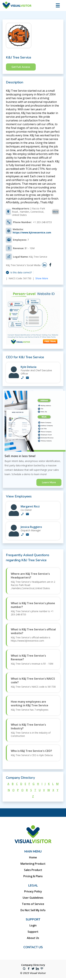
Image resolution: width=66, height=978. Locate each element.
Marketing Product (33, 864)
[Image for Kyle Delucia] (14, 377)
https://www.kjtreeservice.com (32, 232)
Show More (41, 278)
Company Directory (33, 964)
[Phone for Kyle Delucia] (22, 378)
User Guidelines (33, 898)
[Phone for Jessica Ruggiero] (22, 535)
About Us (33, 938)
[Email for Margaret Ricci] (27, 514)
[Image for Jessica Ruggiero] (14, 535)
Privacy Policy (33, 891)
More (55, 211)
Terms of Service (33, 904)
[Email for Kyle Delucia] (27, 378)
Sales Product (33, 870)
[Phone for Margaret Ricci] (22, 514)
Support (33, 932)
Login (33, 925)
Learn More (49, 482)
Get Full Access (21, 67)
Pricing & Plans (33, 876)
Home (33, 857)
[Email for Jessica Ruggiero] (27, 535)
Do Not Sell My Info (33, 910)
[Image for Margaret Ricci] (14, 515)
